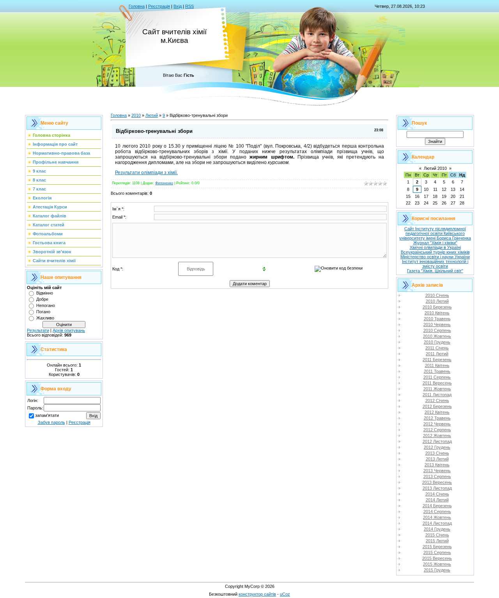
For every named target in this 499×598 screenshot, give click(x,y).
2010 (136, 115)
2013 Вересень (437, 482)
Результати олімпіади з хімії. (146, 172)
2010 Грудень (437, 342)
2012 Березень (437, 406)
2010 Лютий (437, 301)
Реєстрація (159, 6)
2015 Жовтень (437, 564)
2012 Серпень (437, 429)
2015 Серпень (437, 552)
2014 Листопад (437, 523)
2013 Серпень (437, 476)
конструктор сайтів (257, 594)
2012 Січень (437, 400)
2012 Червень (437, 424)
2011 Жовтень (437, 388)
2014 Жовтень (437, 517)
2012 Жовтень (437, 435)
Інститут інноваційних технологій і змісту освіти (435, 263)
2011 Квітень (437, 365)
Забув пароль (51, 422)
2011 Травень (437, 371)
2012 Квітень (437, 412)
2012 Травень (437, 418)
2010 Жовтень (437, 336)
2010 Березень (437, 307)
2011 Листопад (437, 394)
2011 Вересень (437, 383)
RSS (189, 6)
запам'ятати (47, 415)
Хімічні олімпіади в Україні (435, 247)
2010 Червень (437, 324)
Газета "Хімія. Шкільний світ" (435, 270)
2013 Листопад (437, 488)
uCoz (285, 594)
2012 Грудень (437, 447)
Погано (43, 311)
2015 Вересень (437, 558)
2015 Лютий (437, 540)
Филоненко (164, 183)
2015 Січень (437, 535)
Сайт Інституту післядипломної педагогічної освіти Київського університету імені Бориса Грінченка (435, 233)
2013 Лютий (437, 459)
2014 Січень (437, 494)
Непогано (45, 305)
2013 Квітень (437, 464)
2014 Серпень (437, 511)
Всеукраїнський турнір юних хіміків (435, 252)
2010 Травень (437, 318)
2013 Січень (437, 453)
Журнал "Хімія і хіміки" (435, 242)
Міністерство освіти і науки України (435, 256)
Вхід (177, 6)
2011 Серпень (437, 377)
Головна (137, 6)
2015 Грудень (437, 570)
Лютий (151, 115)
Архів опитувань (69, 330)
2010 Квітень (437, 312)
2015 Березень (437, 546)
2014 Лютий (437, 499)
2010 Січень (437, 295)
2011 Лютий (437, 353)
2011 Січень (437, 348)
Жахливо (45, 318)
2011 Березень (437, 359)
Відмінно (44, 293)
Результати (38, 330)
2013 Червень (437, 470)
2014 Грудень (437, 529)
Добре (42, 299)
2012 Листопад (437, 441)
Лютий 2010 (435, 168)
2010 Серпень (437, 330)
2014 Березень (437, 505)
